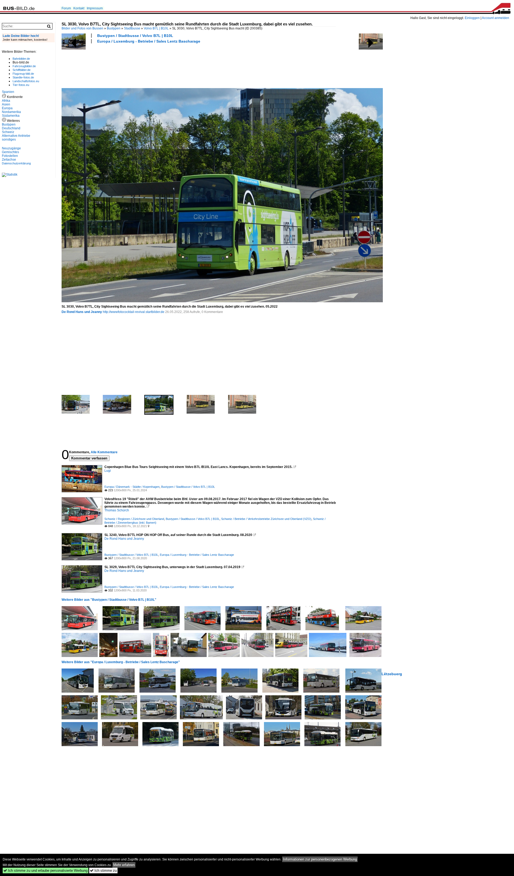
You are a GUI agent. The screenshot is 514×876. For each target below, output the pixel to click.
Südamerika (11, 116)
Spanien (8, 92)
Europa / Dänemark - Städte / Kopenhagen (132, 486)
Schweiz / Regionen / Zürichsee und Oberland (134, 518)
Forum (66, 8)
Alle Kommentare (104, 452)
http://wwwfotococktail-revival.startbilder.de (133, 312)
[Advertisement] (159, 65)
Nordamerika (11, 112)
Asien (6, 104)
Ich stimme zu (103, 871)
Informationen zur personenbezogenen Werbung (320, 859)
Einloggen (472, 18)
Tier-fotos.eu (21, 84)
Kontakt (78, 8)
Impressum (95, 8)
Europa (7, 108)
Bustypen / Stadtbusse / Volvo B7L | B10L (135, 35)
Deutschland (11, 128)
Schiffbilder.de (22, 69)
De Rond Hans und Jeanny (82, 312)
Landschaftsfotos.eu (26, 81)
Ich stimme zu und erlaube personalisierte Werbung (45, 871)
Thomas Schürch (116, 510)
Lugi (107, 471)
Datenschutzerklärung (16, 163)
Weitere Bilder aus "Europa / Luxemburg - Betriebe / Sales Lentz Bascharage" (121, 662)
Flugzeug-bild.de (23, 73)
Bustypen (113, 28)
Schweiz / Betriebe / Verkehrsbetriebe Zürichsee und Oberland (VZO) (266, 518)
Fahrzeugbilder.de (24, 66)
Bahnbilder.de (21, 58)
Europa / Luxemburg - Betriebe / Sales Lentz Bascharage (148, 41)
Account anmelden (495, 18)
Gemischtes (10, 152)
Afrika (6, 101)
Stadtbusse (132, 28)
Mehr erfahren (124, 865)
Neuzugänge (11, 148)
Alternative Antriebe (16, 136)
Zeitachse (9, 159)
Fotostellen (10, 156)
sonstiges (9, 139)
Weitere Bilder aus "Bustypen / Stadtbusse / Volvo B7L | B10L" (109, 600)
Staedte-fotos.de (23, 77)
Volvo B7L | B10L (156, 28)
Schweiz (8, 132)
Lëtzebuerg (391, 674)
